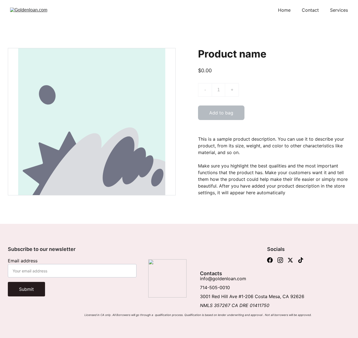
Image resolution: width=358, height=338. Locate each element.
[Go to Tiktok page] (300, 260)
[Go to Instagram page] (280, 260)
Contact (310, 10)
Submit (26, 289)
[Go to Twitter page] (290, 260)
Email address (22, 260)
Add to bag (221, 113)
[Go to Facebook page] (270, 260)
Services (339, 10)
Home (284, 10)
